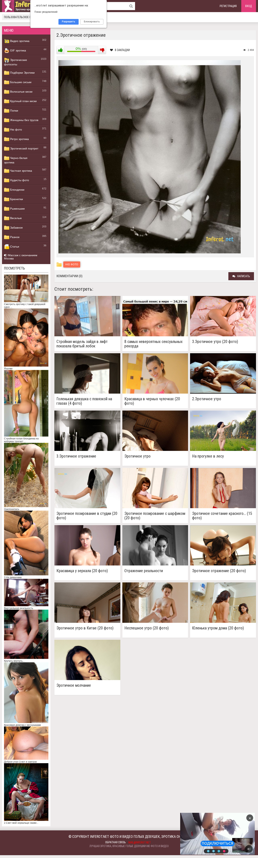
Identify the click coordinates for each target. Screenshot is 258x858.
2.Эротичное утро (206, 399)
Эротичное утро (137, 456)
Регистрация (228, 6)
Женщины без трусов (23, 120)
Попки (13, 110)
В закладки (122, 50)
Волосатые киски (20, 91)
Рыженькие (17, 208)
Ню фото (15, 129)
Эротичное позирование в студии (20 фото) (86, 515)
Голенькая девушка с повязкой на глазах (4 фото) (84, 401)
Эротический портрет (23, 148)
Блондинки (16, 189)
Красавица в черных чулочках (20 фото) (152, 401)
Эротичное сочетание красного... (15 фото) (222, 515)
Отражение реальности (143, 571)
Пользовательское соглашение (24, 17)
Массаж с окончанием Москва (20, 257)
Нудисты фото (19, 180)
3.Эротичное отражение (76, 456)
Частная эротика (20, 170)
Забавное (16, 227)
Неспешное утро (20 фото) (146, 628)
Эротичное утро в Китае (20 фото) (84, 628)
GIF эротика (17, 50)
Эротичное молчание (73, 685)
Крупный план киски (23, 101)
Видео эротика (19, 41)
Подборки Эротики (22, 72)
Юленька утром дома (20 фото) (218, 628)
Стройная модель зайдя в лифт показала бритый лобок (82, 343)
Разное (14, 237)
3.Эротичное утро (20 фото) (215, 341)
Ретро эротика (19, 139)
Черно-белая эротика (15, 160)
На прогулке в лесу (208, 456)
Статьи (14, 246)
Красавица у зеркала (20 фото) (82, 571)
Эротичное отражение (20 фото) (219, 571)
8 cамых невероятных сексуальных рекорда (153, 343)
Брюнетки (16, 199)
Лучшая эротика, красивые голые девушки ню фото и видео (129, 846)
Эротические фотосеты (15, 62)
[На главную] (26, 6)
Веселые (15, 218)
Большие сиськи (20, 82)
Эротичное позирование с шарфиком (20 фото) (154, 515)
